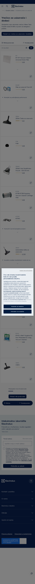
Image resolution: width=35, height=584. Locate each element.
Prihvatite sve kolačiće (17, 311)
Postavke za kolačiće (17, 306)
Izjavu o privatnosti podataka (18, 301)
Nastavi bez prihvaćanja (26, 270)
